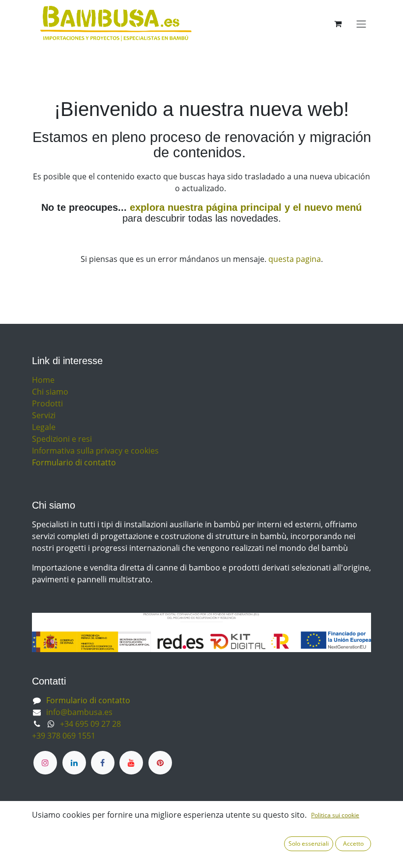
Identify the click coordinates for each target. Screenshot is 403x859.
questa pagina (294, 259)
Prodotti (47, 403)
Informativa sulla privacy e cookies (95, 450)
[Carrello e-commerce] (337, 23)
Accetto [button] (353, 843)
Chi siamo (50, 391)
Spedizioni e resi (62, 438)
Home (43, 379)
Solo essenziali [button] (308, 843)
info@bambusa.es (79, 712)
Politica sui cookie (335, 815)
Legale (44, 427)
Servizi (44, 415)
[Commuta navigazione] (361, 23)
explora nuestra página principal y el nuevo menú (244, 207)
